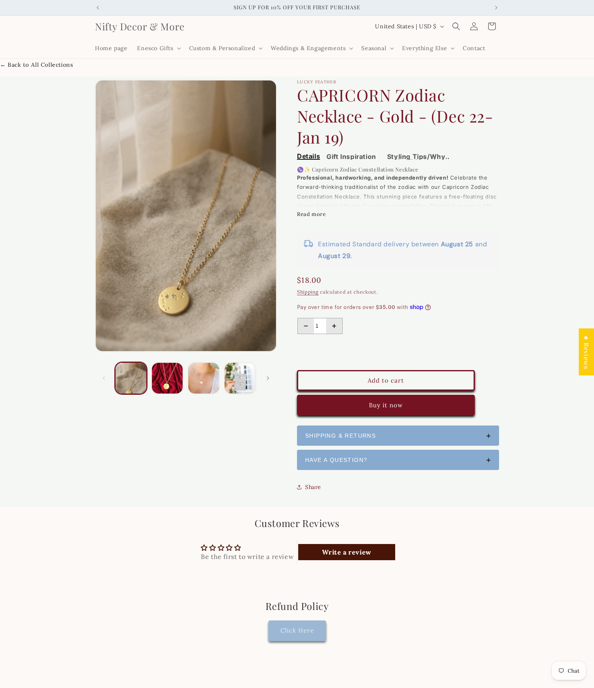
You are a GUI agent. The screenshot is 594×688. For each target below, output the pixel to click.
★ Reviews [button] (586, 351)
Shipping (308, 292)
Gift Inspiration (351, 157)
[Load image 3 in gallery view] (203, 378)
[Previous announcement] (98, 7)
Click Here (297, 631)
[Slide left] (104, 378)
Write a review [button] (346, 552)
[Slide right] (268, 378)
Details (308, 157)
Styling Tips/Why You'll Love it (416, 157)
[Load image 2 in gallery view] (167, 378)
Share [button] (313, 487)
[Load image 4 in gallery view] (240, 378)
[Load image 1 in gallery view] (131, 378)
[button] (158, 48)
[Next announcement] (496, 7)
